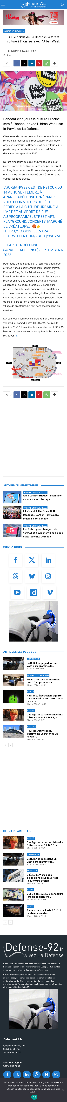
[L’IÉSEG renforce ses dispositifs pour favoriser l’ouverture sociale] (13, 875)
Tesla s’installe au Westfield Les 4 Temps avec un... (43, 681)
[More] (54, 63)
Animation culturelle (14, 30)
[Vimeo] (49, 592)
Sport (30, 906)
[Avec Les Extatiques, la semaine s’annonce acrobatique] (12, 497)
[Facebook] (16, 63)
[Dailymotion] (33, 592)
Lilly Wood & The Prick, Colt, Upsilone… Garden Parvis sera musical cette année (41, 515)
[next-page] (10, 745)
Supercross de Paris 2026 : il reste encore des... (44, 912)
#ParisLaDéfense (19, 197)
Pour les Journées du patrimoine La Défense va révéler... (42, 733)
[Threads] (15, 576)
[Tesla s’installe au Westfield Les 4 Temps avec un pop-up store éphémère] (13, 680)
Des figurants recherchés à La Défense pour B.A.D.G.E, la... (45, 716)
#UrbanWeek (18, 187)
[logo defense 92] (33, 4)
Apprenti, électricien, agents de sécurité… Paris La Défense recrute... (45, 698)
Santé (30, 890)
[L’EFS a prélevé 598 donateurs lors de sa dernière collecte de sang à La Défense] (13, 894)
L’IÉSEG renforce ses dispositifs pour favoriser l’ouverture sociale (42, 877)
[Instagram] (48, 576)
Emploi (30, 691)
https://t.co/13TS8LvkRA (25, 231)
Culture (31, 727)
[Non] (63, 1090)
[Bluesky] (31, 576)
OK (34, 1097)
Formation (32, 871)
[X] (24, 63)
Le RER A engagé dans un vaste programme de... (42, 664)
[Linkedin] (31, 63)
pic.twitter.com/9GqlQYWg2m (31, 236)
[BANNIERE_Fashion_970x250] (33, 17)
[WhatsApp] (46, 63)
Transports (33, 659)
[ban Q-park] (33, 621)
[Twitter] (31, 560)
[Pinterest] (39, 63)
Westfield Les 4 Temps (38, 675)
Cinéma (30, 710)
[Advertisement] (33, 436)
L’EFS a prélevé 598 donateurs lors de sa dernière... (45, 895)
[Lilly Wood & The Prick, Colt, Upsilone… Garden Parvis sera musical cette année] (12, 512)
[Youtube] (17, 592)
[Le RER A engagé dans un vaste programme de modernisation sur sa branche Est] (13, 663)
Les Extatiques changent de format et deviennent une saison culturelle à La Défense (43, 533)
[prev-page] (5, 745)
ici (16, 335)
